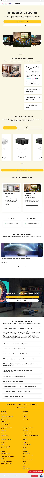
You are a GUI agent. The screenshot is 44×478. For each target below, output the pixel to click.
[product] (22, 141)
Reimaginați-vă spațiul (5, 447)
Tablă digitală (25, 437)
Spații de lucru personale (27, 432)
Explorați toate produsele (22, 21)
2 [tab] (20, 54)
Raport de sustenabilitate (27, 460)
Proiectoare (3, 414)
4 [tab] (23, 54)
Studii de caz (25, 442)
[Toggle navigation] (41, 4)
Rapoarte (24, 449)
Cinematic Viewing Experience (32, 91)
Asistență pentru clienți (5, 453)
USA (34, 475)
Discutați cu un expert (22, 25)
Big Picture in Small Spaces (30, 98)
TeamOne (25, 418)
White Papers (25, 447)
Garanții (2, 458)
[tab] (10, 127)
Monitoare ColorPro (5, 424)
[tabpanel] (22, 40)
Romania (24, 407)
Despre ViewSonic (26, 453)
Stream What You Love (32, 106)
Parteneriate (25, 469)
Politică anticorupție (26, 468)
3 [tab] (22, 54)
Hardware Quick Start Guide (6, 461)
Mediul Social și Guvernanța (28, 455)
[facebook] (29, 405)
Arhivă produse (4, 464)
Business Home (26, 428)
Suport (41, 0)
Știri (23, 458)
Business (11, 0)
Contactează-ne (4, 460)
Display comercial (4, 419)
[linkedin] (35, 405)
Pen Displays (3, 421)
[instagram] (37, 405)
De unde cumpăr (26, 464)
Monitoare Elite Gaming (5, 423)
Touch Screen (3, 430)
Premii (24, 456)
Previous (3, 40)
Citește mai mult (22, 266)
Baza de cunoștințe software (6, 463)
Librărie (24, 441)
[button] (41, 148)
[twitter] (31, 405)
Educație (5, 0)
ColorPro (2, 442)
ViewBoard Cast (26, 419)
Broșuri (24, 446)
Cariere (24, 466)
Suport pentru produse (5, 455)
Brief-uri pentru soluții (27, 444)
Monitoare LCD (4, 413)
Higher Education (4, 435)
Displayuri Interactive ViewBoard (7, 416)
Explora (22, 157)
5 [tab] (24, 54)
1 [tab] (19, 54)
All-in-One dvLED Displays (6, 418)
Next (40, 40)
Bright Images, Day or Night (32, 68)
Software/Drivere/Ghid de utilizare (7, 456)
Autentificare (3, 432)
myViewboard (25, 413)
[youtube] (33, 405)
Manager (24, 414)
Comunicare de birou (27, 433)
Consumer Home (4, 441)
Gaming (2, 444)
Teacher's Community (5, 437)
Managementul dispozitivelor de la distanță (31, 435)
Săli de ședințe (25, 430)
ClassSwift (25, 416)
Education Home (4, 428)
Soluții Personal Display (5, 446)
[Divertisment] (1, 1)
